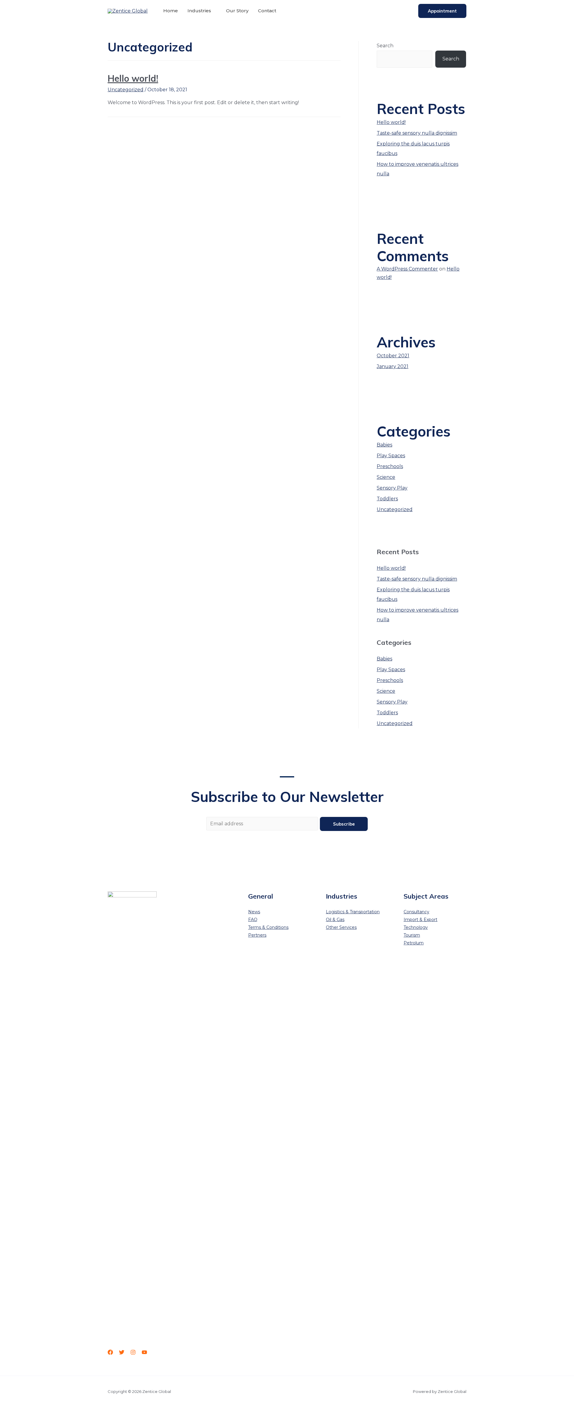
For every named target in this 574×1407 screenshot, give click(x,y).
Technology (416, 927)
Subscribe (344, 824)
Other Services (341, 927)
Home (170, 10)
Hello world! (133, 78)
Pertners (257, 935)
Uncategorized (126, 89)
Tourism (412, 935)
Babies (384, 445)
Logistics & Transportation (353, 911)
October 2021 (393, 355)
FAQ (252, 919)
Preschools (390, 466)
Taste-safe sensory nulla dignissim (417, 133)
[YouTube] (144, 1352)
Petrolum (414, 943)
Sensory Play (392, 488)
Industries (199, 10)
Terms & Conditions (268, 927)
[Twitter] (121, 1352)
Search (385, 45)
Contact (267, 10)
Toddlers (387, 499)
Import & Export (420, 919)
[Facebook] (110, 1352)
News (254, 911)
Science (386, 477)
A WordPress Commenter (407, 269)
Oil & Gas (335, 919)
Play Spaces (391, 455)
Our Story (237, 10)
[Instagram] (133, 1352)
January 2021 (392, 366)
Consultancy (416, 911)
